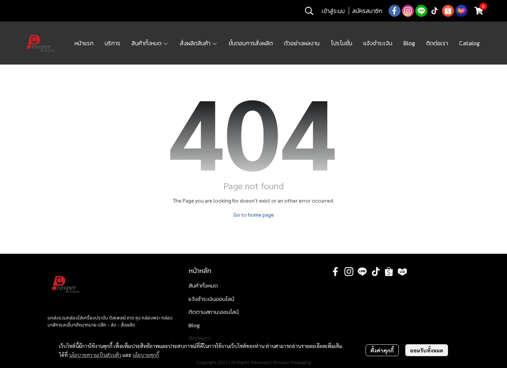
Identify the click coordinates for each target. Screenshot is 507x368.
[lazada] (461, 11)
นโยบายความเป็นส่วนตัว (95, 354)
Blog (194, 325)
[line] (421, 11)
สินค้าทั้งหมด (203, 285)
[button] (309, 10)
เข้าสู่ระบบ (333, 10)
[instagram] (408, 11)
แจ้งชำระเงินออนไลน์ (211, 299)
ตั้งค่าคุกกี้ (382, 350)
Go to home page (253, 214)
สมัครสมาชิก (367, 10)
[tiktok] (435, 11)
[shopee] (448, 11)
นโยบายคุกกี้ (146, 354)
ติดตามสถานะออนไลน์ (214, 312)
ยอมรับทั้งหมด (426, 350)
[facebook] (394, 11)
